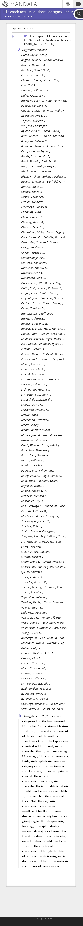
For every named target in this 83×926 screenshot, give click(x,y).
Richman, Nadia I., (54, 110)
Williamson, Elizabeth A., (37, 627)
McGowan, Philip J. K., (35, 409)
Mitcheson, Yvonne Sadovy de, (40, 516)
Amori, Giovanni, (55, 136)
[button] (78, 4)
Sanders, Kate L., (32, 526)
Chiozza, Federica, (33, 227)
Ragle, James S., (52, 476)
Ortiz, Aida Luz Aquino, (36, 151)
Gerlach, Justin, (31, 303)
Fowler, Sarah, (49, 293)
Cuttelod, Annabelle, (34, 263)
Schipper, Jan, (30, 536)
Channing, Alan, (31, 212)
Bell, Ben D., (50, 161)
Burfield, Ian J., (57, 181)
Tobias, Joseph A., (32, 592)
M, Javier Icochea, (33, 339)
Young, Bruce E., (32, 633)
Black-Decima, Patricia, (37, 171)
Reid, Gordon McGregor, (37, 688)
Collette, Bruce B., (55, 237)
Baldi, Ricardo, (31, 161)
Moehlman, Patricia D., (36, 420)
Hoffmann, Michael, (35, 50)
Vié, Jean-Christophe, (35, 126)
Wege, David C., (31, 622)
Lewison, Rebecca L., (34, 384)
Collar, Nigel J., (56, 232)
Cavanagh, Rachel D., (35, 207)
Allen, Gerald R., (32, 136)
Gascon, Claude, (32, 658)
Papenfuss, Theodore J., (36, 450)
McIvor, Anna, (30, 415)
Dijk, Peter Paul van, (34, 612)
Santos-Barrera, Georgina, (38, 531)
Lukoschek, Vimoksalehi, (37, 399)
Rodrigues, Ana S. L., (34, 115)
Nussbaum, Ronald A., (35, 440)
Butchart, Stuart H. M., (36, 70)
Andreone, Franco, (33, 146)
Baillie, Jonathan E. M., (36, 156)
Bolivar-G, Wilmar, (33, 181)
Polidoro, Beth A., (32, 465)
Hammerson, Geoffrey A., (38, 313)
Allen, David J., (53, 131)
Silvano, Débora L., (33, 557)
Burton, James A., (32, 187)
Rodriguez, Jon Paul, (34, 693)
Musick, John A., (31, 435)
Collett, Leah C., (31, 237)
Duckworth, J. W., (32, 283)
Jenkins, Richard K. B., (35, 349)
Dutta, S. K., (29, 288)
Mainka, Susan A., (33, 673)
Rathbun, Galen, (48, 481)
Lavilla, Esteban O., (34, 379)
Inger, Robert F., (56, 339)
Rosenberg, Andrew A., (35, 698)
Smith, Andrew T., (55, 562)
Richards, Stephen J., (34, 496)
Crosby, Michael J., (33, 252)
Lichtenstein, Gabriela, (36, 389)
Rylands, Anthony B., (34, 511)
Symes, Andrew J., (32, 572)
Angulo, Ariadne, (32, 60)
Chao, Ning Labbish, (34, 217)
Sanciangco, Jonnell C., (36, 521)
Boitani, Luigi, (56, 643)
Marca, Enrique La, (33, 364)
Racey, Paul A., (31, 476)
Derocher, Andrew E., (35, 268)
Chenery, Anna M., (33, 222)
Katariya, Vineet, (57, 100)
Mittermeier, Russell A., (36, 683)
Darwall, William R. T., (36, 90)
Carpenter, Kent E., (33, 75)
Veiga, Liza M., (31, 617)
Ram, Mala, (29, 481)
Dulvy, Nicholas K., (33, 95)
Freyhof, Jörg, (30, 298)
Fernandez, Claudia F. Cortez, (40, 242)
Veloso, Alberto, (52, 617)
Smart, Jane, (58, 704)
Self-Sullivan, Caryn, (54, 536)
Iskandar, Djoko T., (51, 344)
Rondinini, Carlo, (56, 506)
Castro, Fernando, (33, 197)
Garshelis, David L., (53, 298)
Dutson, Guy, (53, 283)
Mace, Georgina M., (34, 668)
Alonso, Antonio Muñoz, (36, 430)
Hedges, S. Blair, (32, 328)
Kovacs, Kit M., (31, 359)
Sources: (11, 17)
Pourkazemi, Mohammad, (38, 470)
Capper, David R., (32, 192)
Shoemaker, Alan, (51, 541)
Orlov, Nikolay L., (53, 445)
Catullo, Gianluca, (33, 202)
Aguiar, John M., (32, 131)
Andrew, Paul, (55, 146)
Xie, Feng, (61, 627)
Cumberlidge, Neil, (33, 258)
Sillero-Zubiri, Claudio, (36, 552)
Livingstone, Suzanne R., (37, 394)
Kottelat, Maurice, (55, 354)
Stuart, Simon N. (53, 709)
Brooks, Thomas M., (34, 65)
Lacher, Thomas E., (33, 663)
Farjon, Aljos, (30, 293)
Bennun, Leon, (56, 638)
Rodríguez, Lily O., (33, 501)
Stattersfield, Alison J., (52, 567)
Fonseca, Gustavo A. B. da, (38, 653)
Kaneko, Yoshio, (31, 354)
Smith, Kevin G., (31, 562)
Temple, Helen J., (32, 587)
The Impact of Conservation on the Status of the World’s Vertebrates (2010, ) (47, 40)
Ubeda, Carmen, (53, 602)
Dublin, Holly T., (32, 648)
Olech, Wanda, (31, 445)
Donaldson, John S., (34, 278)
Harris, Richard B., (33, 318)
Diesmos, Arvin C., (33, 273)
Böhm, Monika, (54, 60)
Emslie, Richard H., (50, 288)
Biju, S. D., (28, 166)
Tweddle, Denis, (31, 602)
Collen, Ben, (52, 80)
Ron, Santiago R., (32, 506)
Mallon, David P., (32, 404)
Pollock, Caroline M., (35, 105)
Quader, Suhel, (31, 110)
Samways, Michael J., (35, 704)
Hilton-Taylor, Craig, (34, 55)
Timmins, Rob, (54, 587)
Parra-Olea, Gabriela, (35, 455)
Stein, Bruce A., (31, 709)
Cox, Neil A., (29, 85)
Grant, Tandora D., (33, 308)
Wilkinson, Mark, (54, 622)
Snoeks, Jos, (29, 567)
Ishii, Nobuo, (29, 344)
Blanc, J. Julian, (31, 176)
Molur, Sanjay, (31, 425)
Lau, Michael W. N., (34, 374)
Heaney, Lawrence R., (35, 323)
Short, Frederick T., (33, 546)
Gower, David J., (53, 303)
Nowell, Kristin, (53, 435)
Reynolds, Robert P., (34, 486)
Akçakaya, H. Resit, (33, 638)
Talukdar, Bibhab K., (34, 582)
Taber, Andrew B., (33, 577)
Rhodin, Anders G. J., (34, 491)
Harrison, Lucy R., (33, 100)
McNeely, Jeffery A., (34, 678)
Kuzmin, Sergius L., (54, 359)
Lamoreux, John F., (33, 369)
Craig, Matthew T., (33, 247)
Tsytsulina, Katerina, (34, 597)
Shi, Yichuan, (29, 541)
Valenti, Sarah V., (32, 607)
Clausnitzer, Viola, (33, 232)
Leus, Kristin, (56, 379)
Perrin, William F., (33, 460)
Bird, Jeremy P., (46, 166)
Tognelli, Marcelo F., (34, 121)
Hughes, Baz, (30, 333)
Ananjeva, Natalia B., (35, 141)
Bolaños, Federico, (54, 176)
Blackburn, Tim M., (33, 643)
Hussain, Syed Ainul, (53, 333)
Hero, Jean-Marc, (55, 328)
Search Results (26, 16)
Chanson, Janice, (32, 80)
